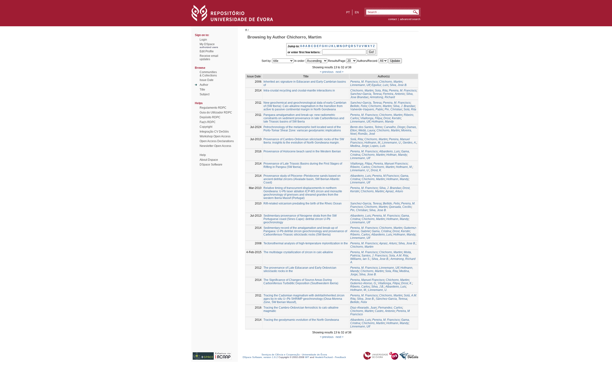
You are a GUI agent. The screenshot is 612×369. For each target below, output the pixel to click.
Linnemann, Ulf (360, 85)
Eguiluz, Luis (380, 85)
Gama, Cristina (381, 231)
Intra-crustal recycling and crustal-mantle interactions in (299, 90)
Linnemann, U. (391, 142)
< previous (326, 72)
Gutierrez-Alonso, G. (363, 283)
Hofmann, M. (372, 142)
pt (348, 12)
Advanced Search (410, 19)
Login (203, 39)
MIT (307, 357)
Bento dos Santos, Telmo (366, 127)
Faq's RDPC (208, 122)
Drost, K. (376, 170)
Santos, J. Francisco (374, 255)
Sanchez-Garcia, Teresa (366, 94)
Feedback (340, 357)
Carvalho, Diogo (394, 127)
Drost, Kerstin (392, 118)
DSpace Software (211, 164)
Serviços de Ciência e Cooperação (281, 354)
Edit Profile (207, 51)
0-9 (302, 46)
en (357, 12)
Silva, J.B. (377, 286)
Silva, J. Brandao (404, 106)
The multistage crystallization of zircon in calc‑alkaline (298, 252)
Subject (204, 94)
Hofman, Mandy (396, 154)
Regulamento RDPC (213, 107)
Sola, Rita (381, 90)
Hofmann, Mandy (383, 121)
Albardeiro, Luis (389, 151)
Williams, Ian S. (360, 259)
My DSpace (207, 44)
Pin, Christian (393, 109)
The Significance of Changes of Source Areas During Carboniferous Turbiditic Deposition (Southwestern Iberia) (300, 281)
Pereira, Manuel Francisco (390, 163)
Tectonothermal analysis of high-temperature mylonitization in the (305, 243)
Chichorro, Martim (390, 81)
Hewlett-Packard (324, 357)
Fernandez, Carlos (390, 307)
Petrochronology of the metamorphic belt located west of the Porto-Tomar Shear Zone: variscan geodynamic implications (302, 128)
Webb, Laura (366, 130)
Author (204, 84)
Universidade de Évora (314, 354)
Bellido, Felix (358, 106)
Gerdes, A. (409, 142)
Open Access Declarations (217, 141)
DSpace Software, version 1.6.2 (260, 357)
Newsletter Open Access (215, 146)
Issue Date (206, 80)
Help (203, 155)
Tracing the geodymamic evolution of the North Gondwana (301, 319)
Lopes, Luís (377, 146)
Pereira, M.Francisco (385, 175)
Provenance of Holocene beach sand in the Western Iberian (302, 151)
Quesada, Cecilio (400, 207)
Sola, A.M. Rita (398, 255)
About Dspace (209, 159)
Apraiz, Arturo (394, 191)
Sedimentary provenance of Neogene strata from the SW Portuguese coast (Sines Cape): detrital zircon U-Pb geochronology (300, 219)
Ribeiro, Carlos (360, 167)
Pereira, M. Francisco (364, 81)
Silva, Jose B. (398, 85)
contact (392, 19)
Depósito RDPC (210, 117)
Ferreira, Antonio (394, 94)
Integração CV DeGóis (214, 131)
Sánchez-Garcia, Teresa (391, 298)
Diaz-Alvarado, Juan (363, 307)
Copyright (206, 126)
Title (202, 89)
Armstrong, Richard (382, 97)
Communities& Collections (208, 73)
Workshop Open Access (215, 136)
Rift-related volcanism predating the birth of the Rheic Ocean (302, 203)
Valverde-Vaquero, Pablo (366, 109)
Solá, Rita (410, 109)
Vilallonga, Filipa (371, 118)
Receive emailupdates (209, 57)
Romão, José (366, 133)
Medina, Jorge (359, 146)
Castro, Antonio (385, 311)
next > (340, 72)
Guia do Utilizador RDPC (216, 112)
